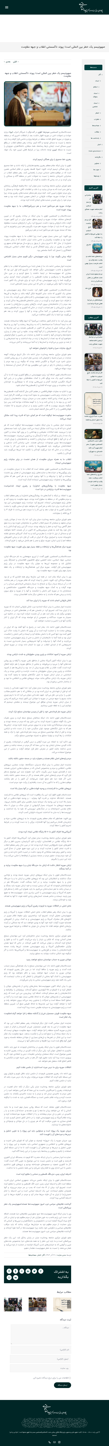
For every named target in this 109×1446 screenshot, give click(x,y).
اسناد (97, 80)
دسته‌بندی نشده (95, 151)
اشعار (97, 113)
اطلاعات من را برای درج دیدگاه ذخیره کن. (50, 1378)
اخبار (39, 1255)
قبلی (15, 61)
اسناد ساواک (95, 95)
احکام (95, 87)
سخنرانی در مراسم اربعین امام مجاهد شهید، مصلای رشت (13, 1304)
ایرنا (11, 132)
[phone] (50, 1442)
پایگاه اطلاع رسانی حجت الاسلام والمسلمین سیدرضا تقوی (45, 1432)
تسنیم (54, 1435)
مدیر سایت (61, 1255)
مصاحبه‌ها (32, 1255)
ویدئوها (96, 176)
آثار (43, 1255)
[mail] (54, 1442)
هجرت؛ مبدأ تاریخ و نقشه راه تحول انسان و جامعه (62, 1304)
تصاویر (96, 163)
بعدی (8, 61)
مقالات (97, 132)
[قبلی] (6, 1304)
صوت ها (96, 169)
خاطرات (96, 119)
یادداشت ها (95, 138)
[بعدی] (69, 1304)
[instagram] (59, 1442)
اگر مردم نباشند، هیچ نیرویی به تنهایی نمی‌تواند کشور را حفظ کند (37, 1304)
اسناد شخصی (95, 105)
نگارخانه (98, 157)
